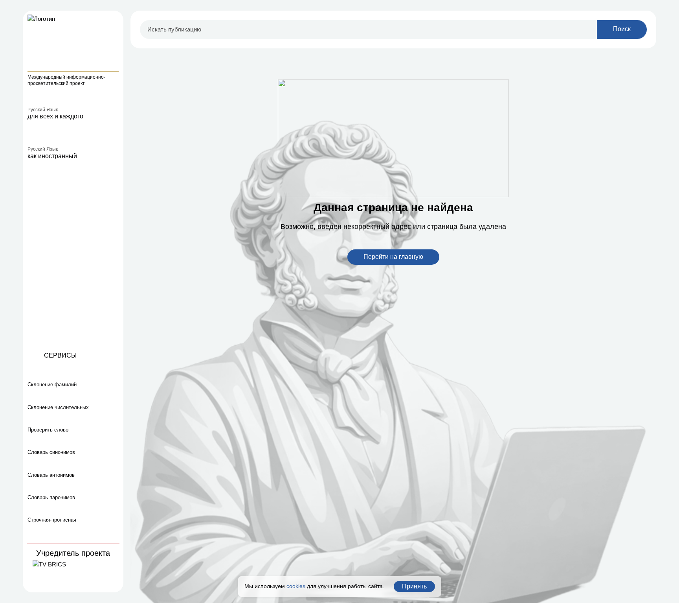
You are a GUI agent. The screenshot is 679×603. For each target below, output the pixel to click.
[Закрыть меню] (113, 20)
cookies (295, 586)
